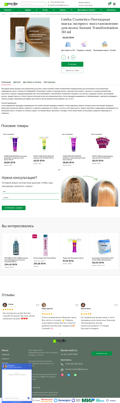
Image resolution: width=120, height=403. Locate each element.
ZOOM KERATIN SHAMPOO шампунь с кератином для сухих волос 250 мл (74, 158)
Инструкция (49, 82)
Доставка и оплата (32, 82)
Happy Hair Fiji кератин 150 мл (73, 258)
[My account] (114, 4)
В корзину (72, 64)
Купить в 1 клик (72, 70)
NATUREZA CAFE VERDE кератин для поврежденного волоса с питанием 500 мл (16, 259)
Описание (6, 82)
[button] (56, 2)
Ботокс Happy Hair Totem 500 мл (45, 258)
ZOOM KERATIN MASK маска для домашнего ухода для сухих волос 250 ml (15, 158)
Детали (17, 82)
